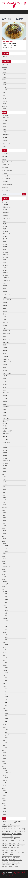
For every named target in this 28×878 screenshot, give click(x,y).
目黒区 (4, 727)
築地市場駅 (6, 384)
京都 (3, 474)
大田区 (4, 652)
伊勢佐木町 (9, 772)
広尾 (6, 688)
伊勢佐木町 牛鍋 (14, 836)
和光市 (4, 530)
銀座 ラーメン (15, 864)
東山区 (6, 499)
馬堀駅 (4, 224)
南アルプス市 (6, 566)
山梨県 (3, 561)
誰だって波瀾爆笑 (6, 864)
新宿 (6, 657)
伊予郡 (4, 576)
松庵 (6, 662)
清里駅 (4, 262)
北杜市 (4, 564)
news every (11, 821)
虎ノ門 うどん (15, 862)
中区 (6, 770)
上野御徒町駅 (6, 280)
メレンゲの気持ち (6, 178)
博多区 (6, 792)
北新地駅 (5, 246)
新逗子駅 (5, 436)
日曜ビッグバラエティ (7, 156)
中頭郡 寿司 (5, 836)
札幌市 (4, 72)
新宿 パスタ (12, 843)
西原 (6, 705)
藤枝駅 (4, 471)
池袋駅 (4, 129)
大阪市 (4, 543)
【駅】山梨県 (5, 257)
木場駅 (4, 126)
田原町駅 (5, 364)
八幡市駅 (5, 209)
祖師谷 (6, 599)
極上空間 (4, 159)
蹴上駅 (4, 221)
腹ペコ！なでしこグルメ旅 (15, 859)
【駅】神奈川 (5, 428)
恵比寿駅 (5, 325)
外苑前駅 (5, 308)
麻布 (6, 721)
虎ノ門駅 (5, 398)
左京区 (4, 492)
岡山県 (3, 569)
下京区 (4, 479)
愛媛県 (3, 574)
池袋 (4, 92)
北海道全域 (4, 67)
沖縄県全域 (4, 101)
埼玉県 (3, 528)
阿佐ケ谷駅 (6, 118)
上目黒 (6, 729)
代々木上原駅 (6, 294)
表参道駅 (5, 401)
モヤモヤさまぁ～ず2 (7, 833)
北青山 (6, 713)
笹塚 (6, 702)
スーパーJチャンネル (7, 184)
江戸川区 (5, 670)
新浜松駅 (5, 465)
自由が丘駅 (6, 392)
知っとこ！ (13, 852)
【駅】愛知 (4, 270)
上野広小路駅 (6, 277)
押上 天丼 (4, 843)
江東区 (4, 85)
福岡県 (3, 788)
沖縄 (3, 750)
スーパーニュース (6, 190)
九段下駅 (5, 285)
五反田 (6, 645)
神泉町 (6, 699)
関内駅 (4, 445)
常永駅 (4, 259)
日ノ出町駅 (6, 439)
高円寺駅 (5, 137)
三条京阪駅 (6, 204)
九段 (6, 623)
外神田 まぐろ (5, 840)
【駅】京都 (4, 202)
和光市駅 (5, 239)
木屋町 (6, 484)
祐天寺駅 (5, 370)
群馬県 (3, 798)
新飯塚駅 (5, 453)
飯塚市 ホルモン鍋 (13, 866)
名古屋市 (5, 581)
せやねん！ (4, 173)
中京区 (4, 482)
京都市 (4, 497)
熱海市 (4, 811)
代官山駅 (5, 297)
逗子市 (4, 785)
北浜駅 (4, 249)
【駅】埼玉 (4, 236)
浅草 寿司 (4, 845)
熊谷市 (4, 533)
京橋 (6, 607)
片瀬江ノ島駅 (6, 442)
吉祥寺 (6, 667)
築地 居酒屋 (16, 857)
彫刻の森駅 (6, 433)
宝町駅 (4, 314)
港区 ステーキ (20, 845)
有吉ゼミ (19, 843)
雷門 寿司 (4, 866)
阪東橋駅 (5, 448)
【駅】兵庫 (4, 226)
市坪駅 (4, 267)
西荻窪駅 (5, 404)
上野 (6, 634)
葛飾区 (4, 740)
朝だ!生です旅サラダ (7, 162)
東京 (3, 589)
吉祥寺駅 (5, 305)
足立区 (4, 745)
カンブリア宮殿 (5, 176)
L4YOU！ (4, 821)
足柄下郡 (5, 780)
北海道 (3, 515)
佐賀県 (3, 502)
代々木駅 (5, 120)
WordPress (12, 876)
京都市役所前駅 (7, 207)
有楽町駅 (5, 350)
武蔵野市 (5, 665)
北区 (6, 548)
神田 (6, 629)
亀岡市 (4, 487)
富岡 (6, 87)
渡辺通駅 (5, 455)
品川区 (4, 642)
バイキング (14, 831)
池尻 (6, 596)
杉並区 (4, 82)
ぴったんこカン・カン (7, 828)
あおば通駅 (6, 254)
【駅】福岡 (4, 450)
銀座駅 (4, 146)
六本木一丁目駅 (7, 300)
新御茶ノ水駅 (6, 339)
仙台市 (4, 559)
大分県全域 (4, 75)
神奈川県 (4, 766)
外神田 (6, 626)
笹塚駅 (4, 381)
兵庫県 (3, 510)
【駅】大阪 (4, 244)
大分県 (3, 536)
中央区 (6, 545)
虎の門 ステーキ (6, 862)
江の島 (6, 777)
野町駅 (4, 426)
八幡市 (4, 489)
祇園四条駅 (6, 215)
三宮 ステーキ (17, 833)
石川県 (3, 761)
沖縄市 (4, 758)
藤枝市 (4, 814)
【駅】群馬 (4, 458)
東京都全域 (4, 80)
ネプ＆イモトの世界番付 (8, 170)
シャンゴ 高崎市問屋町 (9, 43)
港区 (4, 708)
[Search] (25, 12)
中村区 (6, 584)
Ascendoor (18, 874)
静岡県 (3, 803)
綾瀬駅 (4, 390)
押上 (6, 650)
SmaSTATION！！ (20, 821)
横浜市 (4, 768)
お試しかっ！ (5, 167)
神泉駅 (4, 378)
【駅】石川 (4, 423)
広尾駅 (4, 319)
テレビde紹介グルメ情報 (14, 5)
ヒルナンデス (22, 831)
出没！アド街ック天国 (7, 838)
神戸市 (4, 512)
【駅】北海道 (5, 231)
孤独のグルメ (5, 181)
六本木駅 (5, 302)
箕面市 (4, 554)
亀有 (6, 742)
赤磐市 (4, 571)
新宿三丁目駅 (6, 331)
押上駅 (4, 328)
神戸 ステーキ (21, 852)
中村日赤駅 (6, 272)
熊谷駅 (4, 241)
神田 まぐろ (5, 854)
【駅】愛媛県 (5, 265)
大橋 (6, 732)
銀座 (6, 615)
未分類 (3, 586)
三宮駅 (4, 229)
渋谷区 (4, 95)
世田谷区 (5, 591)
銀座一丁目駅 (6, 143)
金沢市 (4, 763)
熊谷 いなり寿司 (15, 847)
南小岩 (6, 672)
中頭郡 (4, 752)
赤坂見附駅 (6, 407)
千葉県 (3, 523)
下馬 (6, 594)
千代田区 (5, 618)
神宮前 (6, 696)
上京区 (4, 476)
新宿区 (4, 655)
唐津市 (4, 504)
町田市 (4, 98)
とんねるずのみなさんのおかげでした (10, 826)
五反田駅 (5, 291)
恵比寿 (6, 691)
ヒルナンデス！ (5, 153)
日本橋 (6, 610)
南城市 (4, 103)
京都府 (3, 495)
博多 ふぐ (16, 838)
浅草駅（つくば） (7, 361)
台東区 (4, 632)
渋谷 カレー (12, 845)
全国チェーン (5, 64)
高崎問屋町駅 (6, 41)
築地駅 (4, 387)
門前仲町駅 (6, 134)
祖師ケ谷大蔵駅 (7, 373)
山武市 (4, 525)
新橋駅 (4, 345)
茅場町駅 (5, 395)
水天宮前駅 (6, 356)
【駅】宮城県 (5, 252)
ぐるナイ (4, 824)
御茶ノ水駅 (6, 322)
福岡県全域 (4, 106)
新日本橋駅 (6, 342)
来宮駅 (4, 468)
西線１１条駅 (6, 234)
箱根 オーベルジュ (6, 857)
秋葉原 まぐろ (13, 854)
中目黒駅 (5, 283)
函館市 (4, 69)
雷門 (6, 640)
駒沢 (6, 602)
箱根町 (6, 782)
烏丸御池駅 (6, 212)
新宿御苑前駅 (6, 333)
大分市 (4, 77)
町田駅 (4, 132)
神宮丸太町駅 (6, 218)
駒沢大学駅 (6, 421)
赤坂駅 (4, 409)
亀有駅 (4, 288)
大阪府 (3, 541)
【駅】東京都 (5, 115)
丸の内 (6, 620)
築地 (6, 613)
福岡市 (4, 108)
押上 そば (21, 840)
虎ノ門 (6, 718)
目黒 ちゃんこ (5, 852)
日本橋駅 (5, 347)
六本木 (6, 710)
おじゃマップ (5, 187)
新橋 (6, 716)
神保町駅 (5, 376)
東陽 (6, 90)
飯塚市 (4, 795)
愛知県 (3, 579)
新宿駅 (4, 123)
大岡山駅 (5, 140)
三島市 (4, 805)
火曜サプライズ (5, 847)
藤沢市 (4, 775)
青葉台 (6, 737)
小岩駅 (4, 316)
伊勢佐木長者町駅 (7, 431)
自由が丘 (7, 735)
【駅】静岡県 (5, 463)
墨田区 (4, 647)
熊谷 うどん (5, 850)
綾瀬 (6, 747)
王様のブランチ (5, 164)
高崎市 (11, 41)
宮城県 (3, 556)
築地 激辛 (4, 859)
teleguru (6, 45)
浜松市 (4, 808)
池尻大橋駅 (6, 359)
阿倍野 (6, 551)
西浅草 (6, 637)
